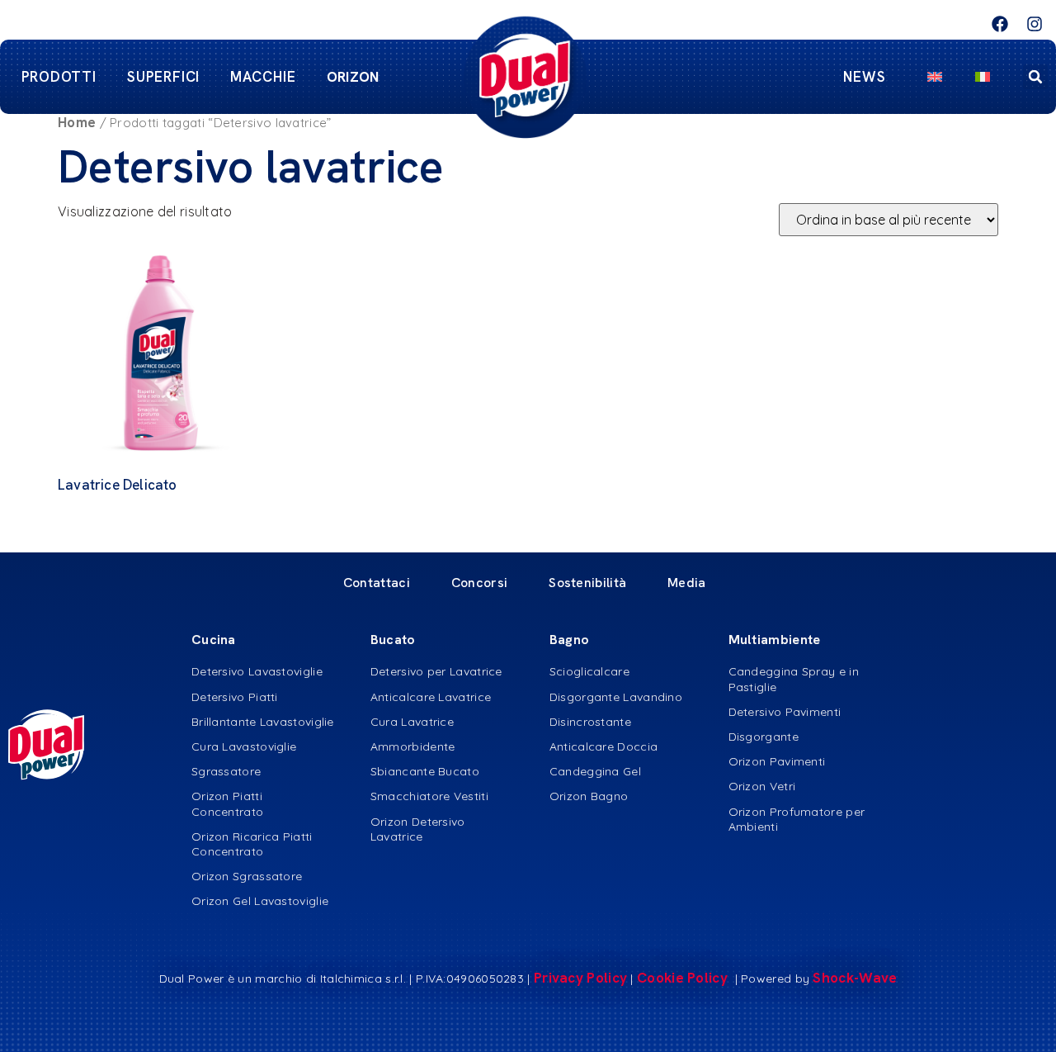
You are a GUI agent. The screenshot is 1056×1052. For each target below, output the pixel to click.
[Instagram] (1034, 24)
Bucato (393, 639)
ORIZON (353, 77)
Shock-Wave (855, 978)
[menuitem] (935, 76)
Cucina (213, 639)
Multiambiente (774, 639)
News (864, 77)
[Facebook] (1000, 24)
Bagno (569, 639)
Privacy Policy (580, 978)
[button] (1035, 76)
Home (77, 122)
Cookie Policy (684, 978)
